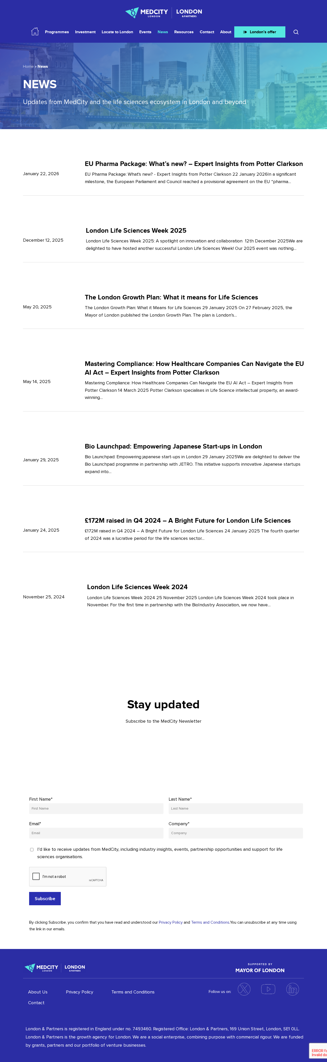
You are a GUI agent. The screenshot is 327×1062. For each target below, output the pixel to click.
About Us (38, 992)
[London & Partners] (54, 967)
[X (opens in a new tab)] (244, 989)
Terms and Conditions (210, 922)
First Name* (41, 799)
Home (28, 66)
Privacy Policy (171, 922)
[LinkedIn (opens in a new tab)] (292, 989)
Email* (35, 823)
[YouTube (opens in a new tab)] (268, 989)
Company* (179, 823)
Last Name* (180, 799)
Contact (36, 1002)
